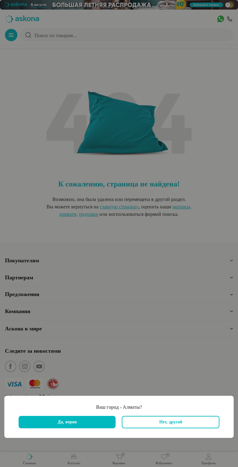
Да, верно (67, 422)
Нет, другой (170, 422)
